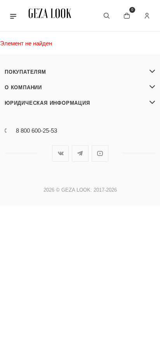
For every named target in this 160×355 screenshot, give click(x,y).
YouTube (100, 153)
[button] (13, 15)
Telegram (80, 153)
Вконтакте (60, 153)
